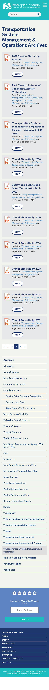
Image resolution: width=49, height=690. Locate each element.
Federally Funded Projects (16, 420)
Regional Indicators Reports (17, 501)
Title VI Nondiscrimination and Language (24, 519)
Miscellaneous (10, 477)
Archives (8, 360)
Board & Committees (12, 659)
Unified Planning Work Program (19, 557)
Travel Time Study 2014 (26, 243)
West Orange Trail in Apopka (20, 408)
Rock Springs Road (15, 402)
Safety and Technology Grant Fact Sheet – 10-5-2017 (26, 188)
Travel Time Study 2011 (26, 320)
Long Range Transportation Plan (19, 465)
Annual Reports (11, 372)
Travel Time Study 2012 (26, 294)
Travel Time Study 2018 (26, 159)
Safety (24, 194)
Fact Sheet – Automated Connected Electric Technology (26, 89)
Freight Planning (12, 432)
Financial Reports (12, 426)
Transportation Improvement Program (22, 543)
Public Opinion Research (15, 489)
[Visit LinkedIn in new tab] (29, 593)
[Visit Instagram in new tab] (19, 593)
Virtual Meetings (12, 563)
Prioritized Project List (14, 483)
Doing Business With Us (15, 414)
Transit (7, 531)
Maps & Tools (9, 651)
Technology (37, 98)
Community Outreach (14, 384)
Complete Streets (12, 390)
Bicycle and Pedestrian (15, 378)
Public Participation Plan (16, 495)
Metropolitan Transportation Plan (20, 471)
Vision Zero (9, 569)
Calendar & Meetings (12, 632)
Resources (7, 647)
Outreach (7, 655)
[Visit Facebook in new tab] (14, 593)
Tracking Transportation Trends (19, 525)
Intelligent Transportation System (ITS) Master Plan (23, 445)
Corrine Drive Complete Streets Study (25, 396)
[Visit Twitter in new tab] (24, 593)
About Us (6, 662)
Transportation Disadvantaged (18, 537)
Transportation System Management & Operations (22, 550)
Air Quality (9, 366)
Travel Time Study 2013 (26, 268)
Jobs (5, 453)
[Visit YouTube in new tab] (34, 593)
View (17, 74)
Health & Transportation (15, 438)
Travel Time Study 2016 (26, 217)
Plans (5, 636)
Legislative (9, 459)
